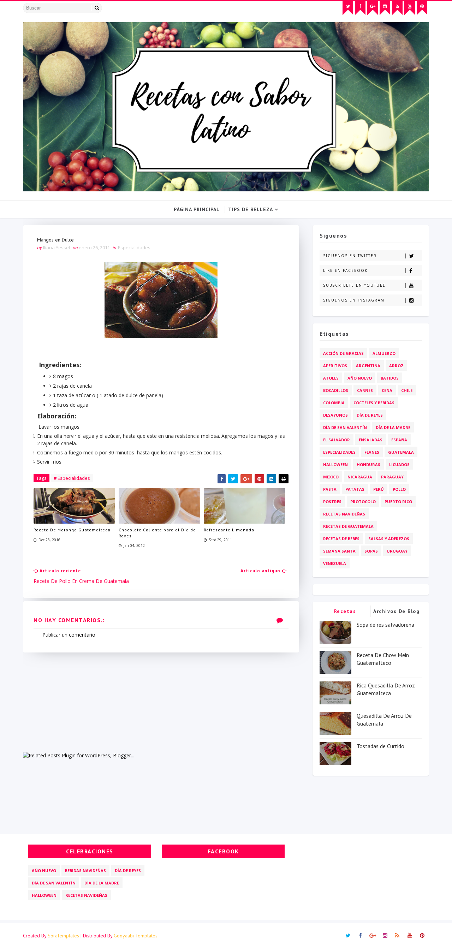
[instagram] (385, 8)
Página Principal (197, 209)
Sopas (371, 551)
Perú (378, 489)
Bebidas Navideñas (85, 870)
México (331, 476)
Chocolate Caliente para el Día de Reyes (157, 532)
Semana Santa (339, 551)
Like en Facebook (345, 270)
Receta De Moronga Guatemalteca (72, 529)
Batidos (390, 378)
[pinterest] (422, 8)
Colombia (334, 402)
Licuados (399, 464)
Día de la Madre (393, 427)
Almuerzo (384, 353)
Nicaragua (359, 476)
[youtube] (409, 8)
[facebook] (360, 8)
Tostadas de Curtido (380, 746)
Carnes (365, 390)
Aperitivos (335, 365)
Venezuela (334, 563)
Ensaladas (370, 439)
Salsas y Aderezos (388, 538)
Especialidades (134, 247)
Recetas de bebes (341, 538)
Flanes (371, 452)
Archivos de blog (396, 611)
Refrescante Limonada (229, 529)
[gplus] (372, 8)
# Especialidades (72, 478)
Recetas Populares (345, 612)
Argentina (368, 365)
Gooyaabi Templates (135, 935)
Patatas (354, 489)
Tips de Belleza (250, 209)
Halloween (335, 464)
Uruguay (397, 551)
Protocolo (363, 501)
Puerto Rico (398, 501)
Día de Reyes (370, 415)
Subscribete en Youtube (354, 285)
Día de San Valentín (345, 427)
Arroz (396, 365)
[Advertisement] (161, 701)
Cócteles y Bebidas (373, 402)
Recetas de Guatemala (348, 526)
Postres (332, 501)
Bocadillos (335, 390)
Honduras (368, 464)
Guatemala (401, 452)
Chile (406, 390)
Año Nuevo (359, 378)
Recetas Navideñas (344, 514)
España (399, 439)
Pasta (330, 489)
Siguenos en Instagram (354, 300)
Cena (387, 390)
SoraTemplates (63, 935)
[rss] (397, 8)
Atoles (331, 378)
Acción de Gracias (343, 353)
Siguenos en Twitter (350, 255)
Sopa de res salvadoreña (385, 624)
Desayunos (335, 415)
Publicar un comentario (68, 634)
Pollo (399, 489)
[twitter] (348, 8)
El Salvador (336, 439)
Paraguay (392, 476)
